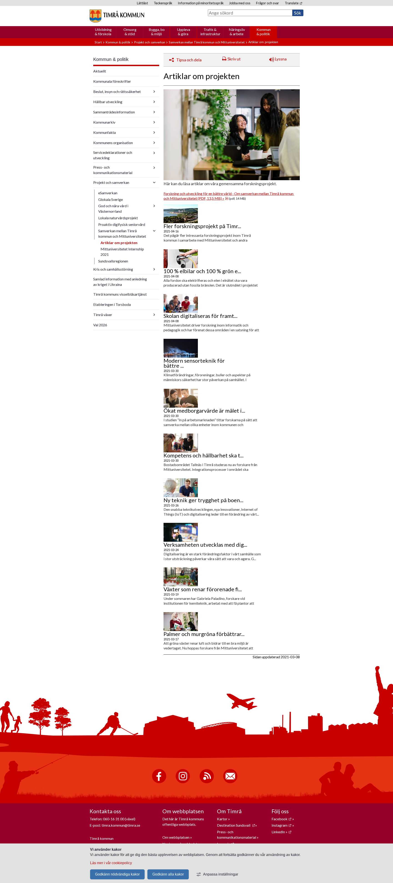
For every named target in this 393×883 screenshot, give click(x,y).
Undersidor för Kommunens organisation (154, 143)
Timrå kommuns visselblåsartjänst (120, 294)
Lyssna (280, 59)
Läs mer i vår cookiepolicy (111, 863)
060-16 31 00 (113, 819)
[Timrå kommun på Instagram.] (182, 782)
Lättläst (142, 3)
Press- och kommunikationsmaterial (112, 170)
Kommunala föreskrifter (112, 81)
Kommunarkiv (104, 122)
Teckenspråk (163, 3)
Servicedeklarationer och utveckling (112, 155)
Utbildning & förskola (103, 31)
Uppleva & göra (183, 31)
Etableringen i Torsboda (112, 304)
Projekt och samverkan (149, 42)
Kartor (222, 819)
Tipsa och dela (189, 59)
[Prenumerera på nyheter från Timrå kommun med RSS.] (206, 782)
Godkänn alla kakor (168, 874)
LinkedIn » (282, 832)
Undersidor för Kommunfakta (154, 132)
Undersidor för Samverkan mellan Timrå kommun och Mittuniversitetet (154, 231)
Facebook (282, 819)
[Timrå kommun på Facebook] (159, 782)
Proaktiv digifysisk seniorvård (121, 224)
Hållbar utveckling (107, 102)
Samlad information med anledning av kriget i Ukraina (120, 282)
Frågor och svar (267, 3)
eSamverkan (107, 193)
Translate (293, 3)
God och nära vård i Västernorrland (113, 208)
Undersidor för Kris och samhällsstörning (154, 269)
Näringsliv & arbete (237, 31)
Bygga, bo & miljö (157, 31)
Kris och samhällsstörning (113, 269)
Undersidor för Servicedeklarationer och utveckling (154, 153)
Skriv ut (234, 59)
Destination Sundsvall (236, 825)
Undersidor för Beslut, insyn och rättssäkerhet (154, 92)
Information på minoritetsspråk (201, 3)
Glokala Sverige (110, 199)
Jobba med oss (239, 3)
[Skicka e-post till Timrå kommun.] (230, 782)
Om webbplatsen (175, 837)
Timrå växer (102, 314)
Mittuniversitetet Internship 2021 (122, 252)
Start (98, 42)
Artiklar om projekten (119, 242)
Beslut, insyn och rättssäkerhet (117, 91)
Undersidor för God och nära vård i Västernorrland (154, 206)
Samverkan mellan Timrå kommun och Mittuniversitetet (207, 42)
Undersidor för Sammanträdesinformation (154, 112)
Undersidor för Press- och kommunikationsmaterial (154, 168)
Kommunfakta (104, 132)
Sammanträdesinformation (114, 112)
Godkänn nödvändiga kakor (117, 874)
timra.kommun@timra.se (121, 825)
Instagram (282, 825)
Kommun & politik (264, 31)
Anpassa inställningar (220, 874)
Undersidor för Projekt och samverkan (154, 182)
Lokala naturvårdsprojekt (118, 218)
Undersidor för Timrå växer (154, 315)
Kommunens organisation (113, 142)
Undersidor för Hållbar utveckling (154, 102)
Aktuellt (99, 71)
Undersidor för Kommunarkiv (154, 122)
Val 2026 (100, 325)
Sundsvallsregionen (113, 261)
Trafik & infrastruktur (210, 31)
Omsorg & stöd (129, 31)
